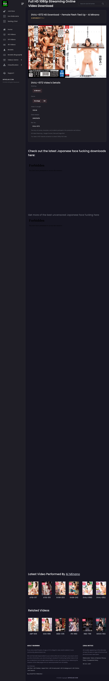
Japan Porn (44, 668)
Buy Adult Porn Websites (34, 674)
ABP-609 (33, 634)
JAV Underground (65, 668)
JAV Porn (30, 668)
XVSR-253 (60, 597)
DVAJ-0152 (101, 597)
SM (44, 101)
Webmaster (86, 658)
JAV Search (31, 670)
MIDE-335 (60, 634)
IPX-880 (74, 634)
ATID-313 (47, 597)
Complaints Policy (92, 660)
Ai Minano (37, 91)
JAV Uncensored (54, 668)
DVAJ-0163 (87, 597)
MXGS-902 (101, 634)
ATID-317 (33, 597)
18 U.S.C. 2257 (87, 664)
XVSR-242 (74, 597)
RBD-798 (87, 634)
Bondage (37, 101)
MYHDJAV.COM (73, 678)
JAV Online (75, 668)
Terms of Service (96, 658)
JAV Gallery (37, 668)
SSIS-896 (47, 634)
